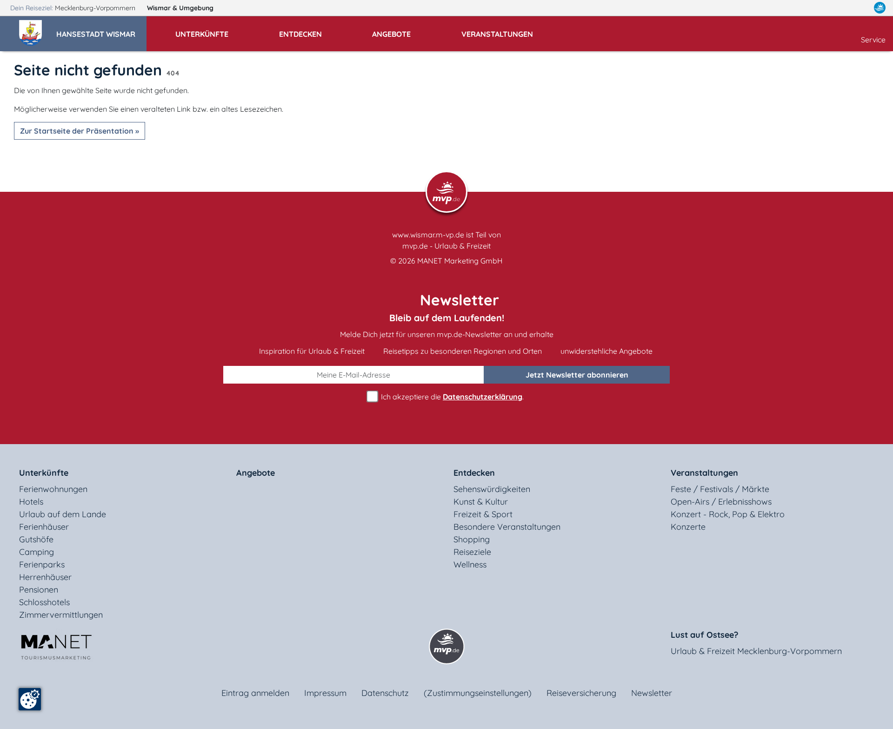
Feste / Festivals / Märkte (720, 489)
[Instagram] (859, 8)
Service (873, 39)
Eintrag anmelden (255, 693)
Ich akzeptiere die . (451, 396)
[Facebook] (839, 8)
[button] (101, 29)
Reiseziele (472, 552)
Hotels (31, 501)
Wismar (180, 8)
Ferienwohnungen (53, 489)
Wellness (469, 564)
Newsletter (651, 693)
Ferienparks (42, 564)
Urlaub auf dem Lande (62, 514)
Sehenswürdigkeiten (491, 489)
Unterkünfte (43, 472)
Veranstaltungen (704, 472)
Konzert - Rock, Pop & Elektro (728, 514)
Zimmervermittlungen (61, 614)
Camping (36, 552)
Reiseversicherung (581, 693)
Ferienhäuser (44, 526)
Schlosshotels (44, 602)
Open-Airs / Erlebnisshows (721, 501)
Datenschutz (385, 693)
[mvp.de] (880, 8)
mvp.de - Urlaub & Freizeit (446, 245)
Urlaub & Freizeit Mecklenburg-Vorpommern (756, 651)
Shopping (471, 539)
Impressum (325, 693)
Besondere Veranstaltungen (506, 526)
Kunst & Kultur (480, 501)
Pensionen (38, 589)
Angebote (255, 472)
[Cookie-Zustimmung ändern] (30, 699)
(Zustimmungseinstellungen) (478, 693)
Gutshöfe (36, 539)
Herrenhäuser (45, 577)
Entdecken (474, 472)
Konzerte (688, 526)
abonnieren (577, 374)
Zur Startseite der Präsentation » (79, 130)
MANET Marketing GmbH (460, 260)
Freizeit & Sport (483, 514)
